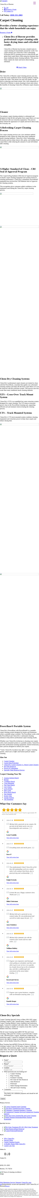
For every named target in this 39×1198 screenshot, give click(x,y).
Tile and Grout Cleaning (18, 1088)
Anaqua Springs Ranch (11, 778)
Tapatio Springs (9, 798)
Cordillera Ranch (9, 781)
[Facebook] (7, 1154)
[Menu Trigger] (34, 2)
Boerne (6, 780)
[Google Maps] (5, 1154)
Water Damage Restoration (18, 1086)
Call (6, 7)
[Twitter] (9, 1154)
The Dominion (8, 799)
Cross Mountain (9, 783)
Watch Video (22, 67)
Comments (7, 1089)
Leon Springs (8, 789)
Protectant (13, 1084)
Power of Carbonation (11, 768)
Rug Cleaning (14, 1076)
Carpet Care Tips (9, 1146)
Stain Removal (15, 1082)
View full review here (12, 838)
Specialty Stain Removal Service (14, 770)
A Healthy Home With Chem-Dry (14, 1144)
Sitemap (18, 1182)
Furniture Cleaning (16, 1078)
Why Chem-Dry (9, 1138)
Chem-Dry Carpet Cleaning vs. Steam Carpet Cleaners (21, 765)
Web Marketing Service (7, 1182)
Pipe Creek (7, 790)
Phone (6, 1064)
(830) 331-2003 (16, 15)
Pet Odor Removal (10, 766)
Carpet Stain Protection (11, 763)
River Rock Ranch (10, 792)
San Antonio (8, 794)
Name (6, 1060)
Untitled (6, 1068)
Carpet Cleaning (9, 761)
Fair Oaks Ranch (9, 785)
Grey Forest (8, 787)
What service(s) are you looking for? (15, 1072)
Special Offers (8, 1140)
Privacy (7, 1186)
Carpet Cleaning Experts (12, 1142)
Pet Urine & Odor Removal (19, 1080)
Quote (11, 9)
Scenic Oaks (8, 796)
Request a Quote (5, 32)
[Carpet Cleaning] (4, 1)
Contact (9, 11)
